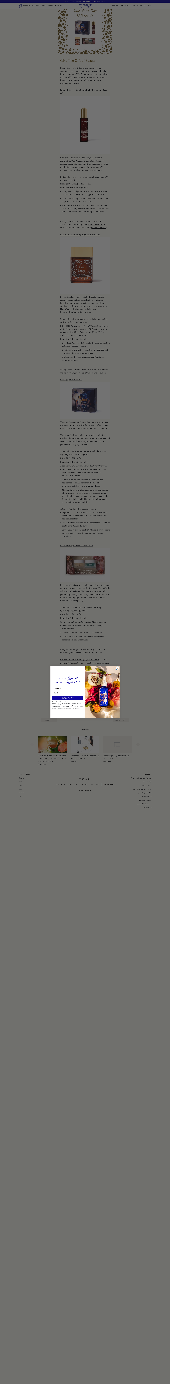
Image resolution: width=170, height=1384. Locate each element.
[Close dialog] (117, 668)
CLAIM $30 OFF (68, 698)
